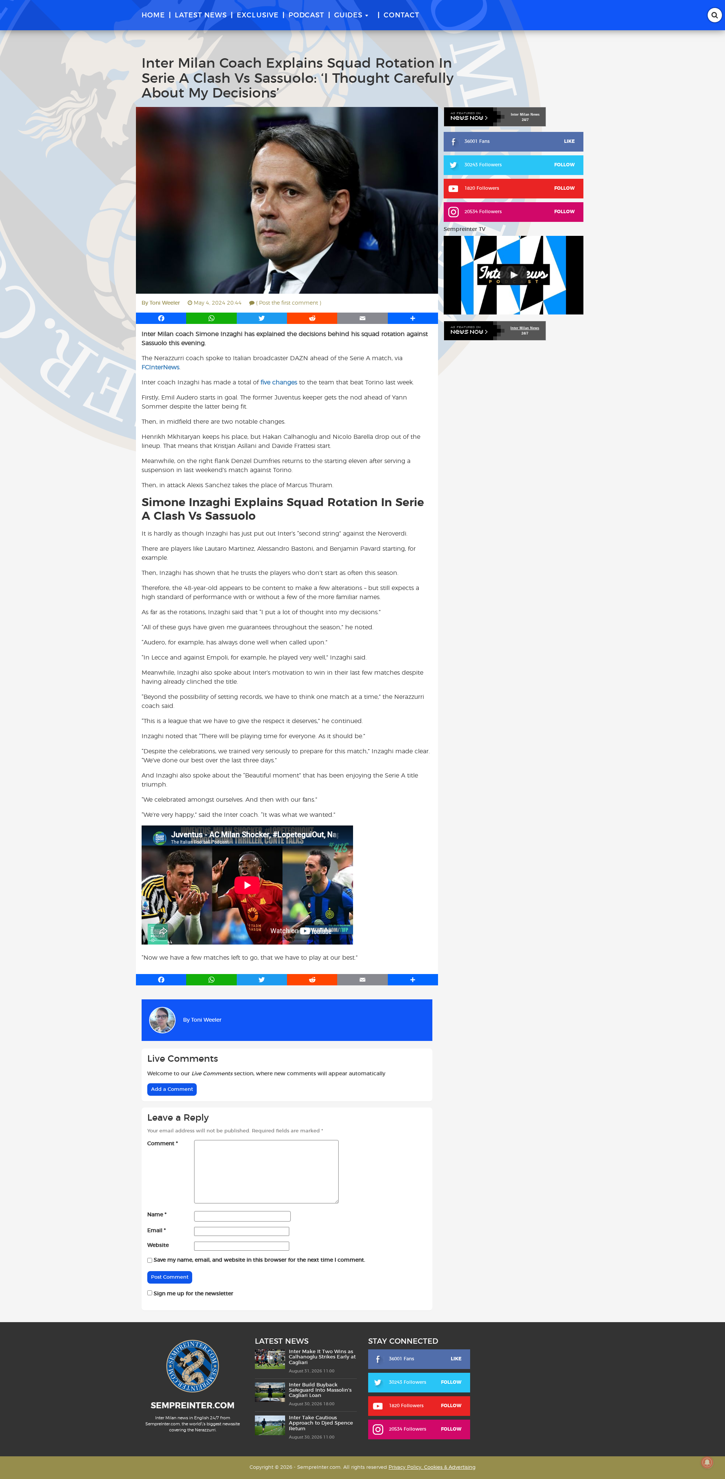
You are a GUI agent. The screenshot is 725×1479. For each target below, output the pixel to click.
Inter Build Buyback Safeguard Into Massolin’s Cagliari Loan (320, 1390)
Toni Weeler (165, 303)
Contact (402, 15)
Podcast (306, 15)
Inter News (525, 114)
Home (153, 15)
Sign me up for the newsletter (192, 1293)
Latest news (201, 15)
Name (157, 1214)
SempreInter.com (192, 1406)
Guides (348, 15)
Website (158, 1245)
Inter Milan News (525, 328)
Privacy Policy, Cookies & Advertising (432, 1467)
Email (156, 1230)
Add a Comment (172, 1089)
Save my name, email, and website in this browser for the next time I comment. (259, 1260)
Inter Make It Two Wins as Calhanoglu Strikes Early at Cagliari (322, 1357)
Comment (162, 1143)
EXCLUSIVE (258, 15)
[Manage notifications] (707, 1462)
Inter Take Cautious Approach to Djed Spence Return (321, 1423)
